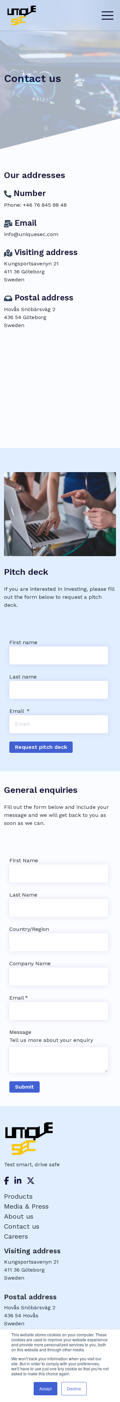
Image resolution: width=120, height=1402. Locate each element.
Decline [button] (74, 1388)
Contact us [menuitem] (21, 1226)
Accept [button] (45, 1388)
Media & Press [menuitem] (26, 1206)
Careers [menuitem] (16, 1236)
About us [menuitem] (18, 1216)
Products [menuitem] (18, 1196)
